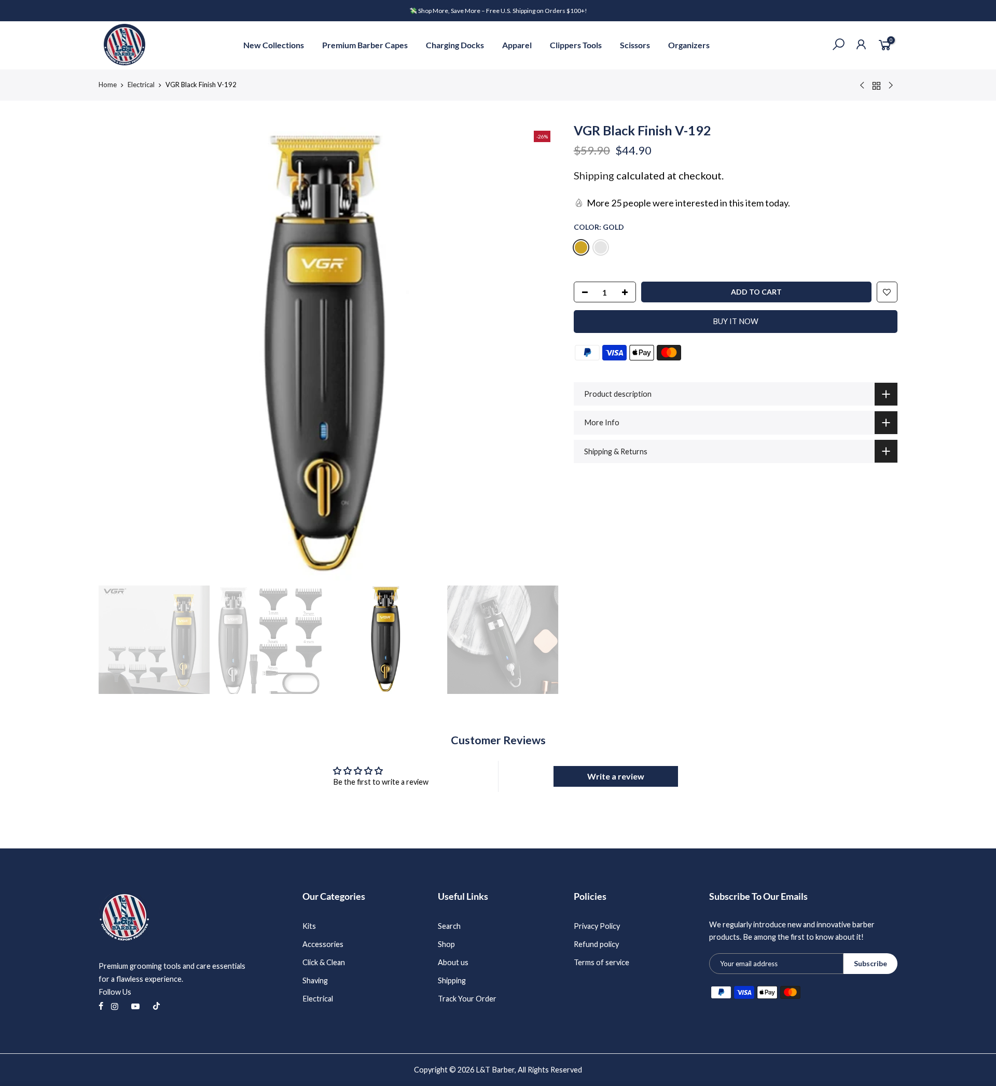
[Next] (540, 350)
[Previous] (116, 350)
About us (453, 962)
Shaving (315, 980)
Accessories (322, 944)
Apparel (517, 45)
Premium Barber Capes (365, 45)
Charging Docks (455, 45)
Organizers (689, 45)
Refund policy (596, 944)
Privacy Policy (597, 926)
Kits (309, 926)
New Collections (273, 45)
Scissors (635, 45)
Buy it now (735, 321)
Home (108, 84)
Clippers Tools (576, 45)
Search (449, 926)
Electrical (141, 84)
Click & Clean (323, 962)
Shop (446, 944)
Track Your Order (467, 998)
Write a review (615, 776)
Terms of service (601, 962)
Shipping (594, 175)
